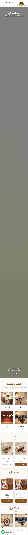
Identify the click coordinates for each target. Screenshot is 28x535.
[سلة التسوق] (12, 2)
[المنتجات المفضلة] (9, 2)
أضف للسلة (20, 465)
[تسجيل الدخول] (6, 2)
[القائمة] (3, 2)
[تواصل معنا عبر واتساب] (3, 532)
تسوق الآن (14, 374)
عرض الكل (15, 439)
